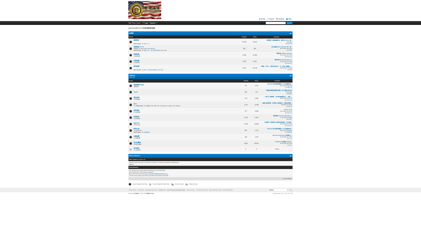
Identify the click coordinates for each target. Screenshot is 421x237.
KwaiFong (289, 56)
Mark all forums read (215, 190)
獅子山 (290, 106)
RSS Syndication (228, 190)
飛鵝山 (290, 93)
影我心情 (136, 129)
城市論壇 (136, 66)
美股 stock (147, 50)
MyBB (136, 193)
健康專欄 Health (139, 85)
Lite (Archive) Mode (202, 190)
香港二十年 (147, 43)
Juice (290, 145)
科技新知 (136, 117)
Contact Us (141, 190)
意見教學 (136, 148)
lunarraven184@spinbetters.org (158, 173)
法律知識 (136, 60)
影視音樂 (136, 110)
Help (289, 19)
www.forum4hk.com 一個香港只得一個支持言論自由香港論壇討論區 (165, 190)
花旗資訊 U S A (139, 47)
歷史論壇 (136, 97)
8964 (145, 69)
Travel (136, 92)
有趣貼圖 (136, 136)
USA (135, 104)
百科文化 (132, 75)
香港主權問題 (152, 69)
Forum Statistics (287, 178)
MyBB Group (150, 193)
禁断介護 (289, 87)
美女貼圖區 (137, 142)
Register (152, 23)
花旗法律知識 (156, 50)
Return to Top (191, 190)
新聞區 (131, 33)
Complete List (141, 159)
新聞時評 (136, 40)
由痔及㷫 (289, 43)
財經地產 (136, 54)
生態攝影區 (147, 132)
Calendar (281, 19)
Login (146, 23)
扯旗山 (290, 50)
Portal (263, 19)
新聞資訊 (289, 132)
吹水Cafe (136, 123)
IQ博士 (290, 119)
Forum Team (132, 190)
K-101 (290, 138)
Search (271, 19)
